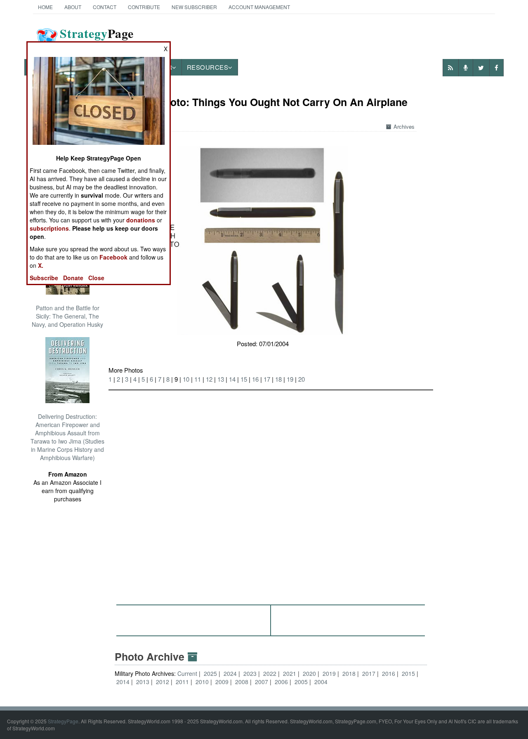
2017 (368, 673)
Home (45, 6)
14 (232, 379)
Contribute (144, 6)
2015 (408, 673)
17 (267, 379)
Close (96, 278)
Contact (104, 6)
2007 (261, 682)
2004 (321, 682)
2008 (241, 682)
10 (186, 379)
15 (243, 379)
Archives (404, 126)
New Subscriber (194, 6)
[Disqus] (270, 493)
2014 (123, 682)
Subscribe (44, 278)
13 (220, 379)
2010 (202, 682)
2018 (349, 673)
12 (209, 379)
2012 (162, 682)
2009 (222, 682)
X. (40, 265)
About (72, 6)
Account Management (259, 6)
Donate (73, 278)
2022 (269, 673)
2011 (182, 682)
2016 (388, 673)
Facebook (113, 257)
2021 (289, 673)
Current (188, 673)
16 (255, 379)
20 (301, 379)
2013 (142, 682)
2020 (309, 673)
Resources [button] (208, 67)
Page (97, 38)
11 (197, 379)
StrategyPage (63, 721)
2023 (250, 673)
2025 (210, 673)
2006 (281, 682)
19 (290, 379)
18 (278, 379)
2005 (301, 682)
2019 (329, 673)
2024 (230, 673)
